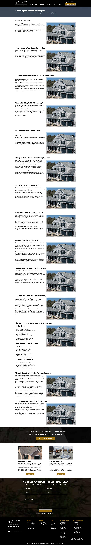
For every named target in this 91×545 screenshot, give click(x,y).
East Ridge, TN (62, 533)
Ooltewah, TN (62, 527)
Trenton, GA (76, 524)
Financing (55, 4)
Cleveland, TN (62, 532)
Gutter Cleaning (42, 522)
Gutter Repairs (42, 526)
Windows (50, 4)
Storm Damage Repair (31, 524)
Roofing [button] (31, 4)
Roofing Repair (30, 522)
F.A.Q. (52, 527)
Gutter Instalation (43, 523)
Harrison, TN (62, 531)
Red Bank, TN (62, 535)
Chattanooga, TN (63, 522)
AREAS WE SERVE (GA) (78, 520)
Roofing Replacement (31, 523)
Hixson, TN (62, 529)
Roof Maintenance (30, 526)
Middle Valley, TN (63, 536)
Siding (46, 4)
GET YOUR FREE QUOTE (70, 4)
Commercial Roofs (30, 528)
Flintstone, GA (76, 533)
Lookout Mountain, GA (77, 528)
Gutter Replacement (43, 524)
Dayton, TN (62, 538)
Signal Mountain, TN (63, 523)
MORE (52, 520)
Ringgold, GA (76, 522)
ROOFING (29, 520)
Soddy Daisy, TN (63, 537)
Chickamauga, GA (77, 532)
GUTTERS (41, 520)
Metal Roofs (29, 527)
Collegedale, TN (63, 528)
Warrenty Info (53, 528)
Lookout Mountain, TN (64, 524)
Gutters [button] (36, 4)
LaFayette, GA (76, 526)
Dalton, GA (75, 529)
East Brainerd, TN (63, 526)
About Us (60, 4)
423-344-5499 (71, 2)
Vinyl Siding (53, 523)
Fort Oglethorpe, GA (77, 527)
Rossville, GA (76, 523)
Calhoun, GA (76, 531)
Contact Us (53, 529)
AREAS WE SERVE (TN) (64, 520)
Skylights (42, 4)
